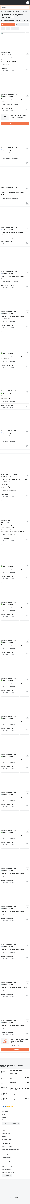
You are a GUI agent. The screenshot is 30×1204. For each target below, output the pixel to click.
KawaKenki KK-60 (4, 1082)
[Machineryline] (2, 11)
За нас (3, 1114)
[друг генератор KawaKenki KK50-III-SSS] (15, 933)
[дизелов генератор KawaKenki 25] (15, 41)
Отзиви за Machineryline (8, 1154)
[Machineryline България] (11, 2)
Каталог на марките (7, 1157)
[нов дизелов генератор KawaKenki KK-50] (15, 509)
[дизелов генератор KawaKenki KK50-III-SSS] (15, 971)
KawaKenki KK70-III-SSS (8, 564)
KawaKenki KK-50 (6, 520)
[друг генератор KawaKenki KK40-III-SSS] (15, 340)
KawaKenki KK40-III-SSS (8, 351)
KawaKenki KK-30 (4, 1077)
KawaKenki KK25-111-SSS (9, 94)
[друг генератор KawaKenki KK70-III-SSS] (15, 553)
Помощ (4, 1117)
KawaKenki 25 (5, 52)
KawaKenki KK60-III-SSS (8, 716)
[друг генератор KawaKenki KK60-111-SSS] (15, 177)
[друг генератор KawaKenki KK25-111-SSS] (15, 83)
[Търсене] (27, 7)
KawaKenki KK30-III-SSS (8, 311)
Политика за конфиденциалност (10, 1149)
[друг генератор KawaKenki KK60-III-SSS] (15, 705)
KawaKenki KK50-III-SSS (8, 944)
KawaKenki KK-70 (4, 1094)
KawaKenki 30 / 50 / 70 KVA (9, 474)
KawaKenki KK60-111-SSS (9, 187)
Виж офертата (15, 1049)
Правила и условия (7, 1146)
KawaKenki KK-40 (4, 1099)
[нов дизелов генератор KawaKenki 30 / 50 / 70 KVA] (15, 464)
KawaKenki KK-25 (4, 1088)
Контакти (4, 1120)
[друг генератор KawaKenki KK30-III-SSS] (15, 300)
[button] (27, 2)
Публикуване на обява (15, 123)
